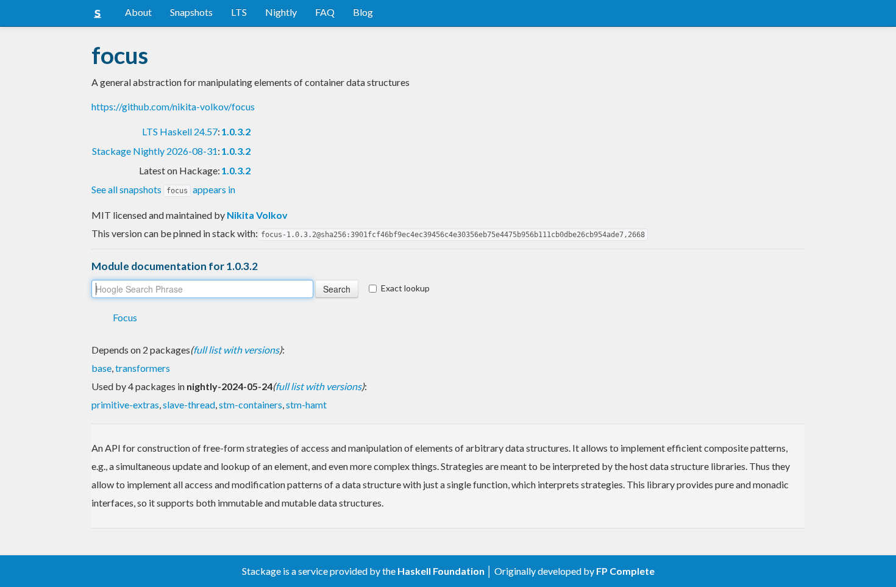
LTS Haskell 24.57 (180, 131)
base (101, 368)
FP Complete (625, 571)
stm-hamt (306, 404)
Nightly (281, 12)
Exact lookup (405, 288)
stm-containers (250, 404)
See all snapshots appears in (163, 189)
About (138, 12)
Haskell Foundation (441, 571)
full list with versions (236, 349)
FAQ (325, 12)
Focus (125, 317)
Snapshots (191, 12)
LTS (239, 12)
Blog (363, 12)
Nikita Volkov (257, 215)
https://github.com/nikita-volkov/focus (173, 106)
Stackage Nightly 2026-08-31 (155, 151)
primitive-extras (125, 404)
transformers (142, 368)
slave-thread (189, 404)
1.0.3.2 (236, 131)
